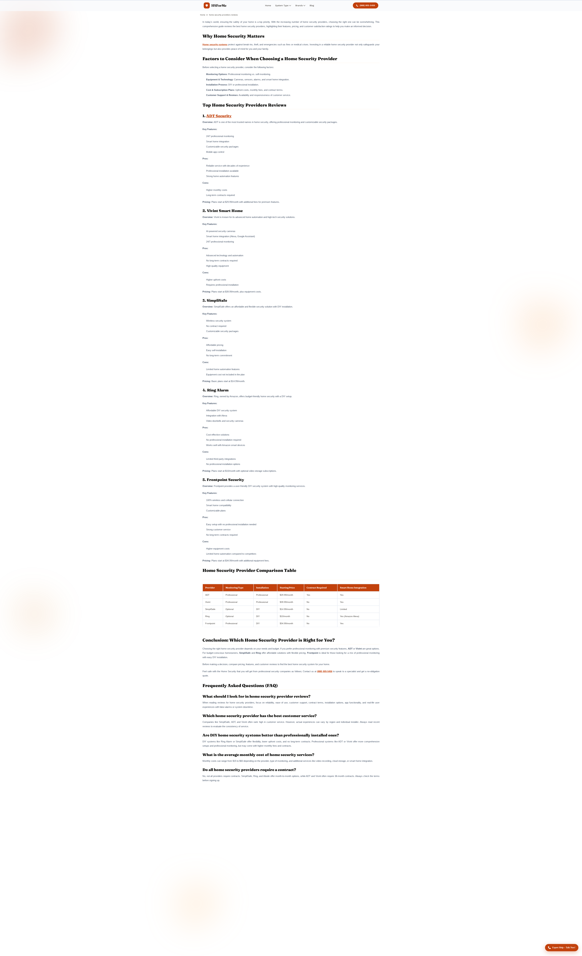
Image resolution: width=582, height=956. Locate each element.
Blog (312, 5)
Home (268, 5)
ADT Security (219, 116)
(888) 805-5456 (367, 5)
